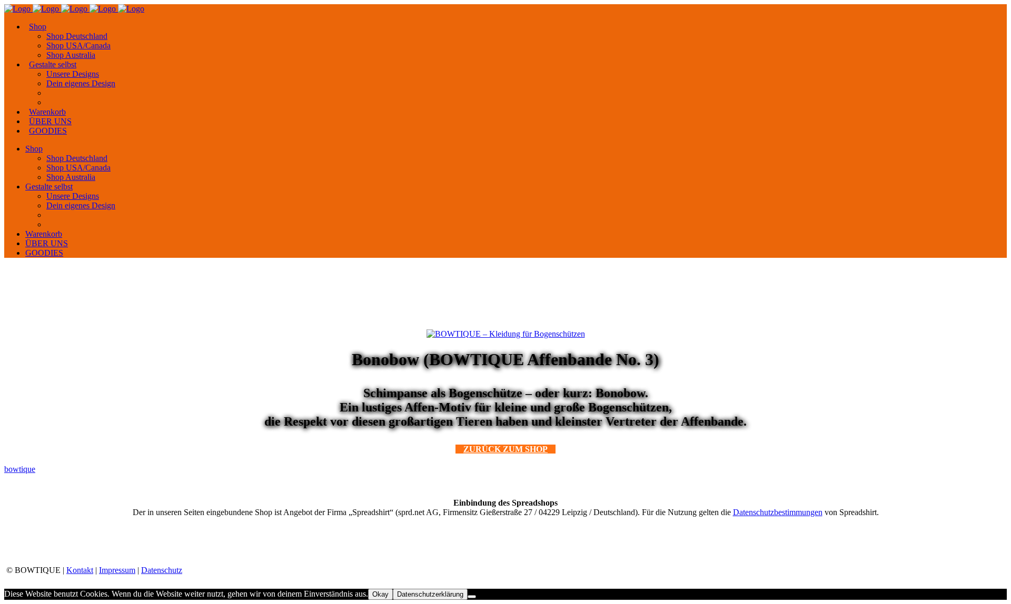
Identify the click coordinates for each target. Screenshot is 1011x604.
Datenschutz (161, 570)
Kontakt (79, 570)
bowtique (19, 469)
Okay (380, 594)
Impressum (117, 570)
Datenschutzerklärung (430, 594)
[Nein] (472, 596)
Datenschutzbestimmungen (777, 512)
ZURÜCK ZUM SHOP (505, 449)
